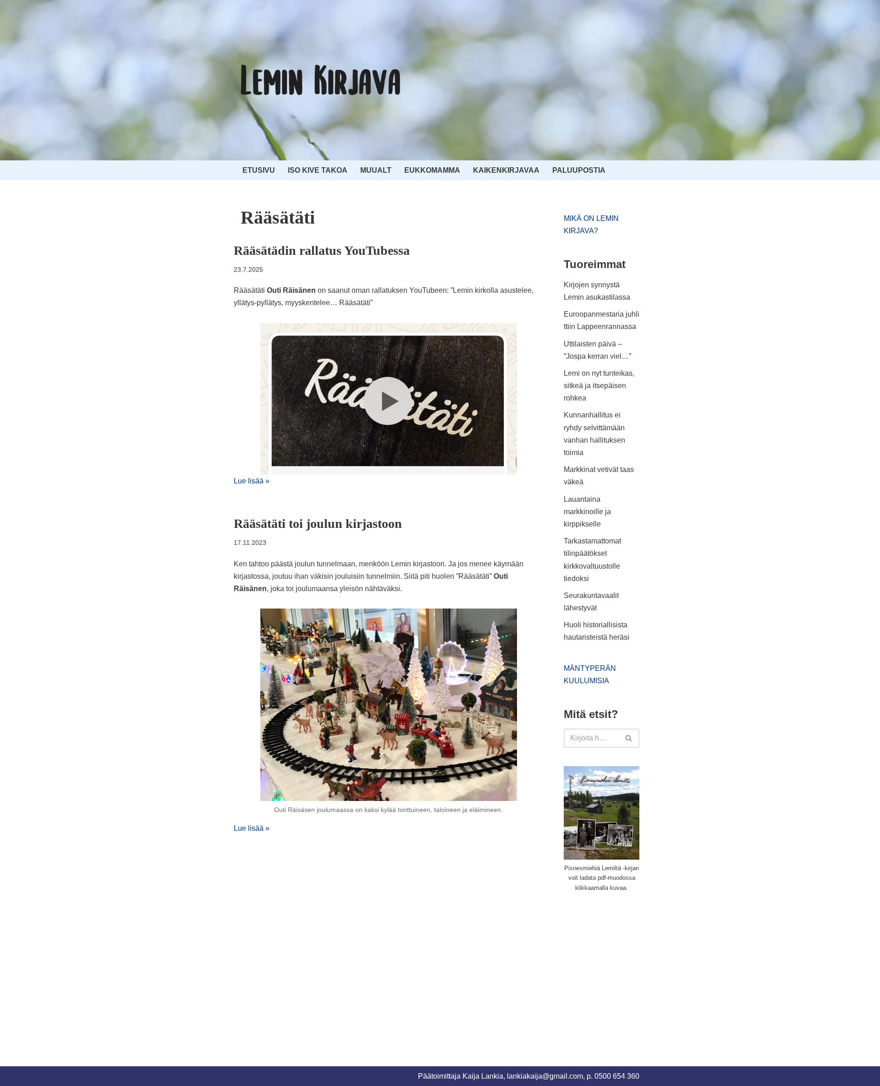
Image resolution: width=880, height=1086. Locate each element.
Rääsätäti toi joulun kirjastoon (318, 523)
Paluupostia (578, 170)
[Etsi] (629, 738)
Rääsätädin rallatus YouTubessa (322, 250)
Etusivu (258, 170)
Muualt (375, 170)
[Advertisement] (632, 968)
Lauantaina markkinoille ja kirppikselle (587, 511)
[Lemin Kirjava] (321, 80)
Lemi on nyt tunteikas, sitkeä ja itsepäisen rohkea (599, 385)
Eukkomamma (432, 170)
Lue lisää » (252, 481)
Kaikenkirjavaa (506, 170)
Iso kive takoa (317, 170)
